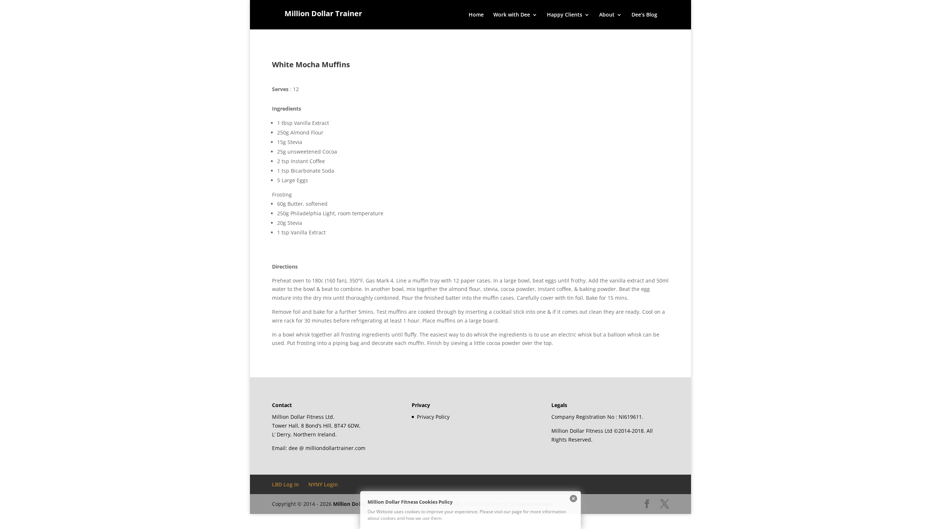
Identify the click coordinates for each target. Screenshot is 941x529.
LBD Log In (285, 484)
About (607, 15)
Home (476, 15)
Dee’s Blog (644, 15)
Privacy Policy (433, 416)
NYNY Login (323, 484)
